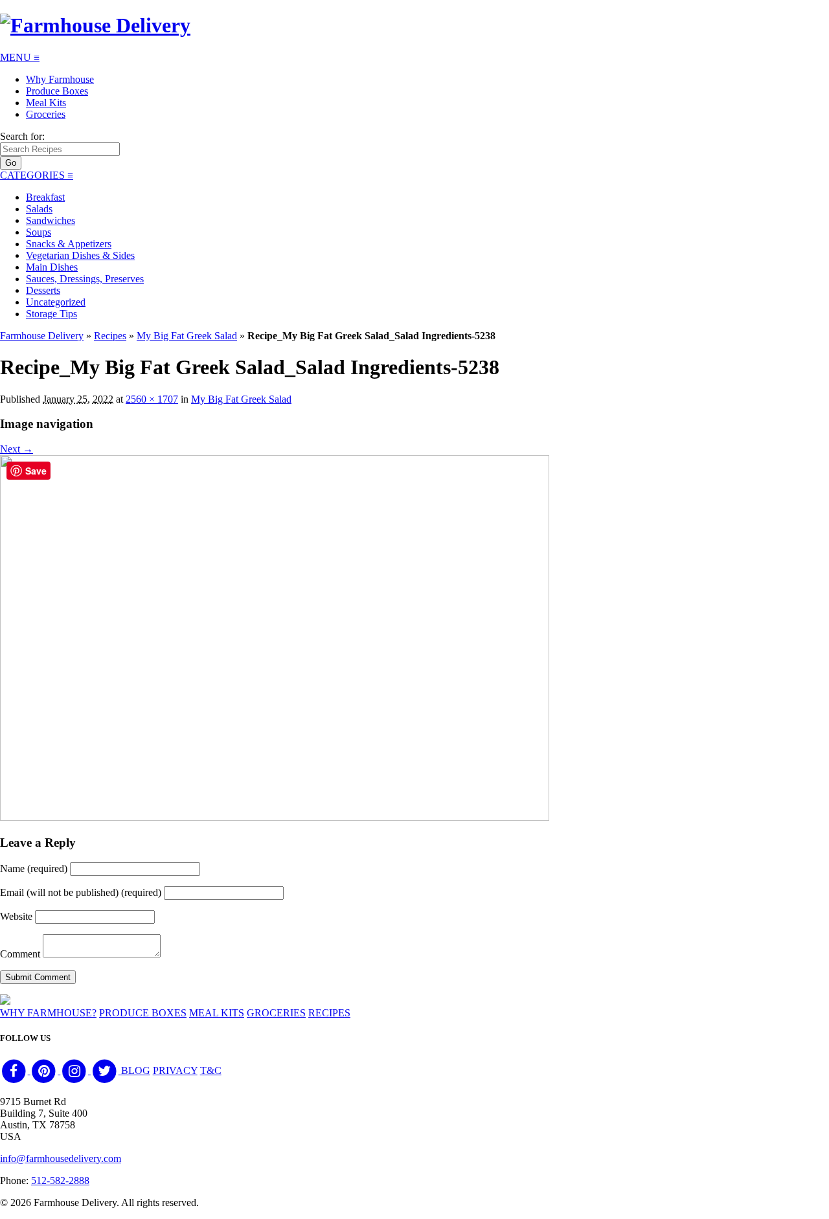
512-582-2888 (60, 1180)
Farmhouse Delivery (42, 335)
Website (16, 916)
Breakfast (45, 197)
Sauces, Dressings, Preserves (85, 278)
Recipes (110, 335)
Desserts (43, 290)
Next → (16, 448)
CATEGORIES (36, 175)
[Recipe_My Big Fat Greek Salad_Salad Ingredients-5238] (274, 817)
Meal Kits (46, 102)
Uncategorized (55, 302)
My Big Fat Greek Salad (187, 335)
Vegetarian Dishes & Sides (80, 255)
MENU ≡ (20, 57)
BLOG (135, 1070)
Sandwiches (50, 220)
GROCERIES (276, 1012)
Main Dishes (52, 267)
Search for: (22, 136)
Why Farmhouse (60, 79)
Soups (38, 232)
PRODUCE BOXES (143, 1012)
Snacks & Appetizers (68, 243)
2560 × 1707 (152, 399)
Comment (20, 953)
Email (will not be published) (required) (80, 892)
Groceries (45, 114)
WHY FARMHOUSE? (48, 1012)
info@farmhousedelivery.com (60, 1158)
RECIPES (329, 1012)
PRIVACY (175, 1070)
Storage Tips (51, 313)
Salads (39, 208)
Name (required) (33, 868)
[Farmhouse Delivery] (95, 25)
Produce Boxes (57, 90)
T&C (210, 1070)
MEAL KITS (216, 1012)
